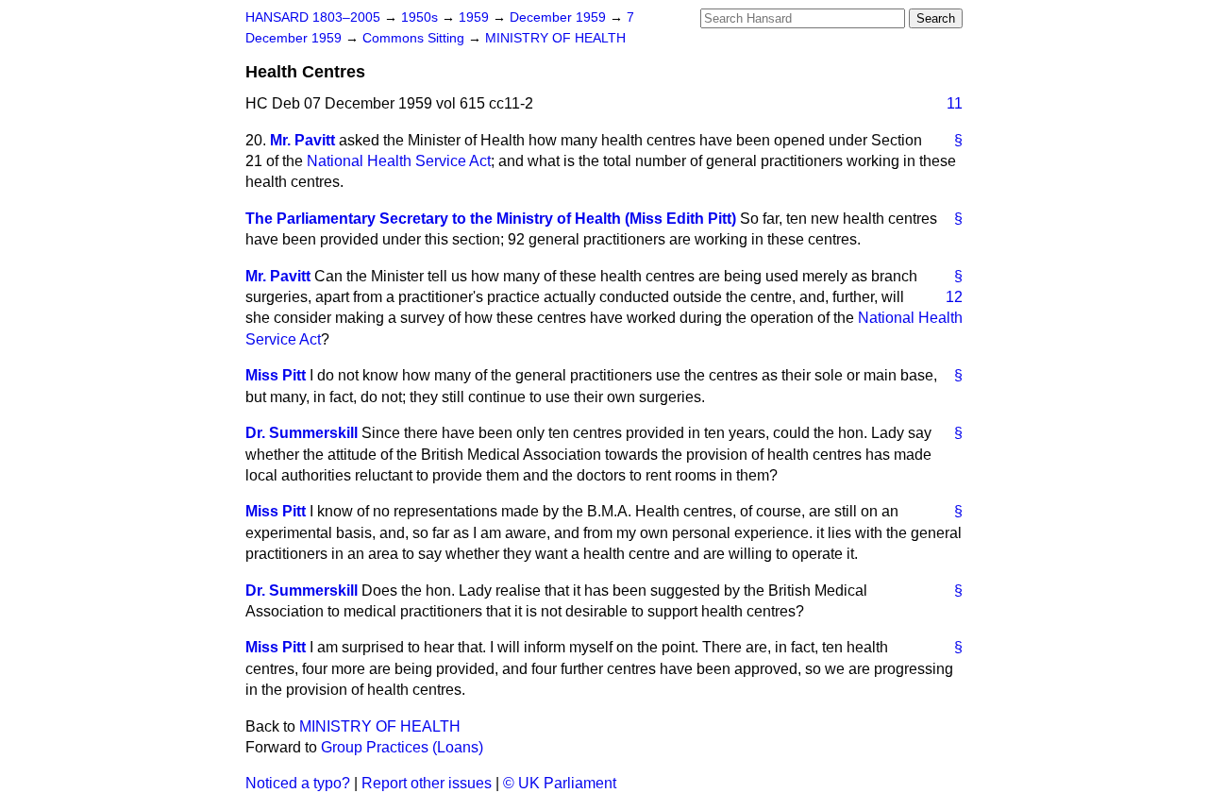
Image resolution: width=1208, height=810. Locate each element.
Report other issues (426, 783)
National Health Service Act (399, 161)
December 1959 (560, 17)
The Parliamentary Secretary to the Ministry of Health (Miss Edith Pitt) (490, 219)
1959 (476, 17)
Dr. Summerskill (301, 433)
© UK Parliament (559, 783)
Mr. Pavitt (302, 140)
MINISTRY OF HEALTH (555, 38)
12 (954, 297)
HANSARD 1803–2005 (312, 17)
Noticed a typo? (297, 783)
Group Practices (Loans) (402, 747)
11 (955, 103)
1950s (421, 17)
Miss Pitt (275, 375)
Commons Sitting (415, 38)
